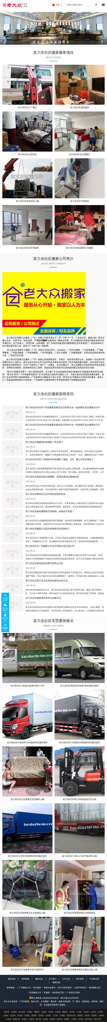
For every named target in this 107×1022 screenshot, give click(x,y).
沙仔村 (81, 1019)
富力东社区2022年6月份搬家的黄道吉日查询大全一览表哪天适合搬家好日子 (63, 425)
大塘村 (101, 1015)
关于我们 (53, 979)
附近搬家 (37, 987)
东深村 (51, 1012)
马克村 (72, 1012)
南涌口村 (16, 1019)
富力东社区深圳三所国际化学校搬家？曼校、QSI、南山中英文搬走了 (60, 459)
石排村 (48, 1015)
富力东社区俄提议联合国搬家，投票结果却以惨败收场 (52, 477)
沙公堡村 (21, 1012)
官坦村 (41, 1015)
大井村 (8, 1019)
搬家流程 (56, 982)
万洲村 (62, 1015)
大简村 (86, 1012)
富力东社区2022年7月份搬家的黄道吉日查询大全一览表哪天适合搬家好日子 (63, 407)
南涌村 (34, 1015)
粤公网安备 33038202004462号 (45, 998)
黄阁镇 (80, 1015)
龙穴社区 (97, 1019)
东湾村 (45, 1019)
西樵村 (37, 1012)
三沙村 (55, 1015)
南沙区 (7, 1012)
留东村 (59, 1019)
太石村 (93, 1012)
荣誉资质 (80, 979)
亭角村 (24, 1019)
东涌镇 (14, 1012)
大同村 (100, 1012)
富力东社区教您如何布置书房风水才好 (44, 563)
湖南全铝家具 (49, 987)
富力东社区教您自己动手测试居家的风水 (46, 494)
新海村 (52, 1019)
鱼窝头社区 (71, 1015)
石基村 (13, 1015)
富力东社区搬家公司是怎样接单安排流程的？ (48, 528)
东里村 (87, 1015)
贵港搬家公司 (35, 992)
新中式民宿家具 (65, 987)
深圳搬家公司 (94, 987)
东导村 (20, 1015)
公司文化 (66, 979)
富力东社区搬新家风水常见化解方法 (43, 598)
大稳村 (6, 1015)
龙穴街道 (88, 1019)
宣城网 (47, 992)
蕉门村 (38, 1019)
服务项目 (12, 979)
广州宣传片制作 (73, 992)
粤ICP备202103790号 (69, 998)
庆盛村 (29, 1012)
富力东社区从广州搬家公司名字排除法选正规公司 (50, 546)
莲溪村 (94, 1015)
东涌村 (27, 1015)
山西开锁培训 (80, 987)
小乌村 (79, 1012)
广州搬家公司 (25, 987)
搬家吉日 (39, 979)
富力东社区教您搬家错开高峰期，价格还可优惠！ (50, 511)
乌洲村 (66, 1019)
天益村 (44, 1012)
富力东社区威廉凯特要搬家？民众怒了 (44, 442)
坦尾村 (31, 1019)
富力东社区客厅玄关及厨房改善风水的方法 (47, 580)
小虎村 (73, 1019)
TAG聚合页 (94, 979)
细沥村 (65, 1012)
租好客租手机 (58, 992)
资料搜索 (25, 979)
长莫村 (58, 1012)
